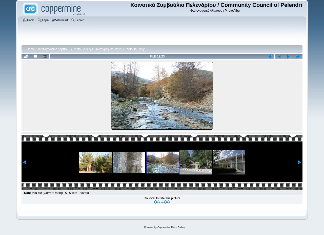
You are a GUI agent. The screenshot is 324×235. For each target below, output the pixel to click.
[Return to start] (269, 56)
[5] (168, 202)
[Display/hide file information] (35, 56)
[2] (158, 202)
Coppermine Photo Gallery (171, 227)
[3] (162, 202)
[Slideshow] (44, 56)
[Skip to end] (297, 56)
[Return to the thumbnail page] (26, 56)
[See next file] (288, 56)
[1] (155, 202)
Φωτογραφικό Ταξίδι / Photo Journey (120, 49)
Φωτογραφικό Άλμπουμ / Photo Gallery (64, 49)
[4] (165, 202)
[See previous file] (279, 56)
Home (31, 49)
